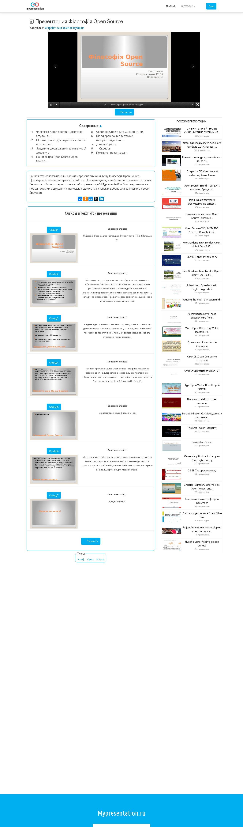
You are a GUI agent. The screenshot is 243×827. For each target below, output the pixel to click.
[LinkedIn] (101, 199)
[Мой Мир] (90, 199)
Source (100, 559)
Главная (170, 6)
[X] (96, 199)
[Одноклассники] (85, 199)
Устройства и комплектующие (64, 28)
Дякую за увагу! (106, 144)
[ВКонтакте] (80, 199)
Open (90, 559)
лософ (80, 559)
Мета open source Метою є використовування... (114, 138)
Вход (211, 6)
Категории (187, 6)
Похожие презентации (111, 152)
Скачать (126, 112)
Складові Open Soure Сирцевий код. (120, 132)
